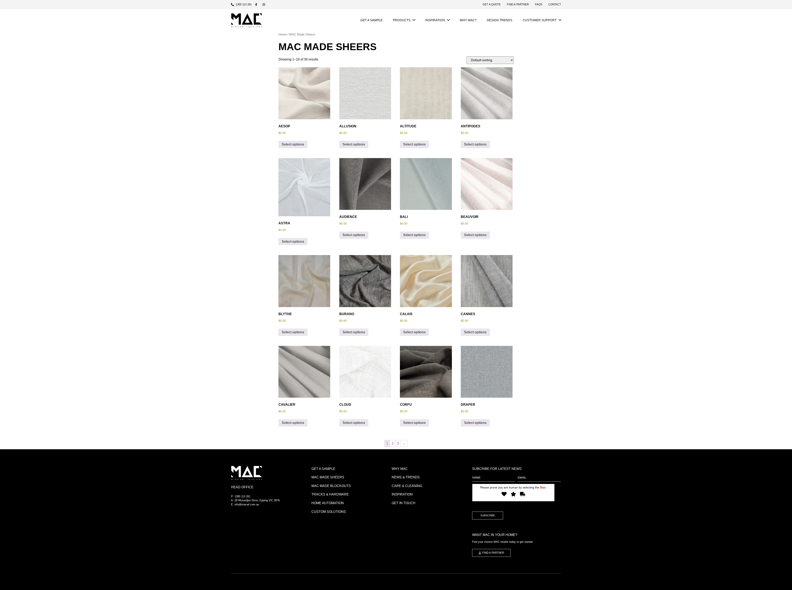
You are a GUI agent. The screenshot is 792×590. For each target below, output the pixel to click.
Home (282, 34)
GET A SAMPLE (371, 20)
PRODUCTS (401, 20)
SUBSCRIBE (487, 515)
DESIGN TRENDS (499, 20)
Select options (293, 144)
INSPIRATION (435, 20)
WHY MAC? (468, 20)
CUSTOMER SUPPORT (539, 20)
